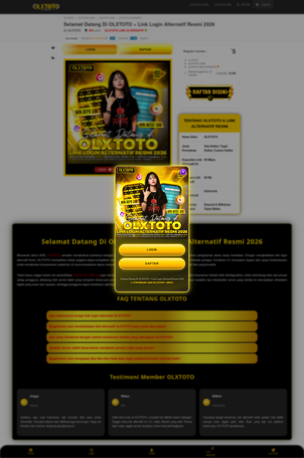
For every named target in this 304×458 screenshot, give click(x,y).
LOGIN (152, 249)
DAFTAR (152, 263)
